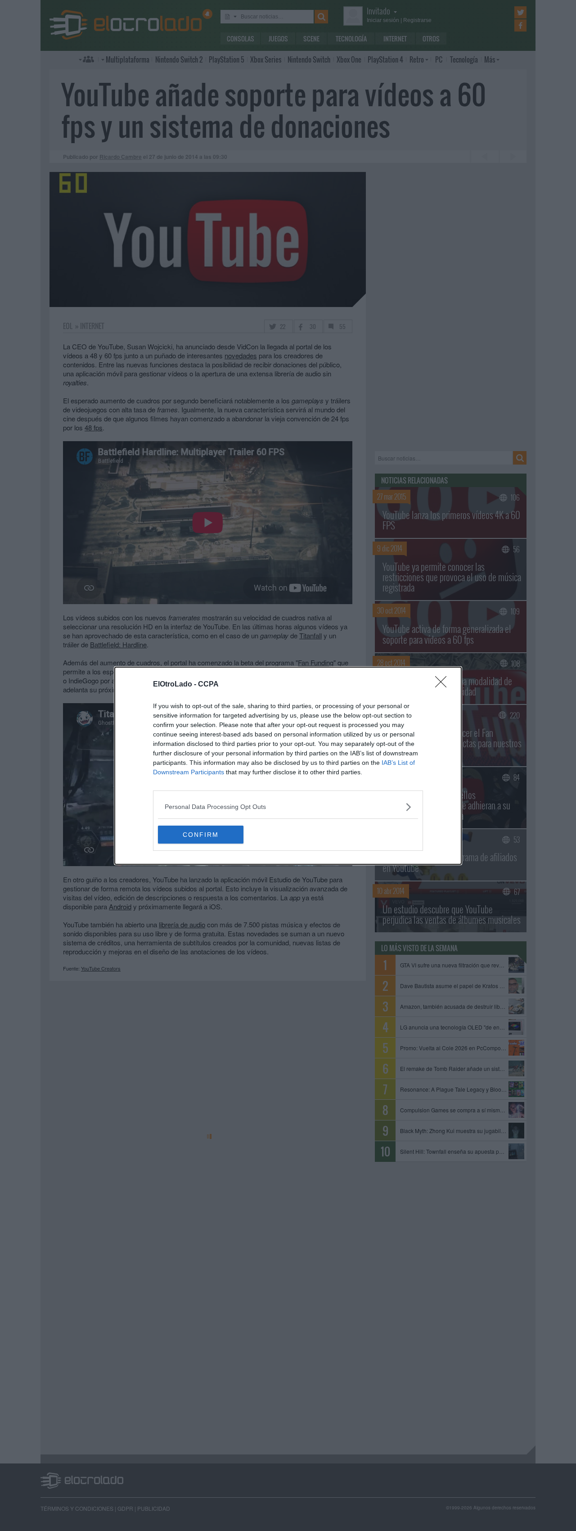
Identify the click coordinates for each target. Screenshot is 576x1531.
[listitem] (288, 807)
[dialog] (288, 765)
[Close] (443, 684)
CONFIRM (201, 834)
